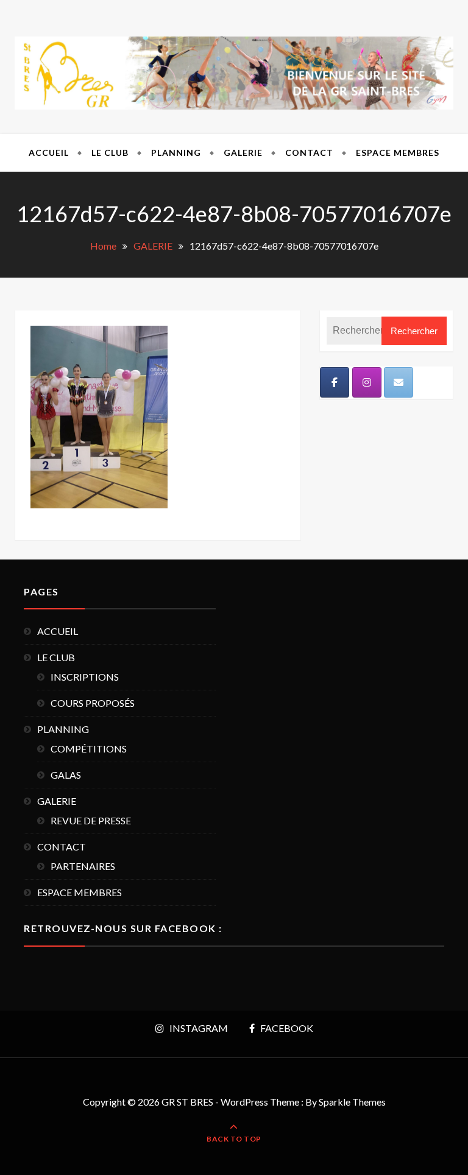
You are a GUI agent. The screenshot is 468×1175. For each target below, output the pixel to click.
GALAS (66, 774)
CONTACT (309, 152)
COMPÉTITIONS (89, 748)
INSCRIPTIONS (85, 676)
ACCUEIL (49, 152)
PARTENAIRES (83, 866)
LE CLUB (110, 152)
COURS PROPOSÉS (93, 703)
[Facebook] (334, 382)
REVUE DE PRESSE (91, 820)
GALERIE (243, 152)
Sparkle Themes (352, 1101)
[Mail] (398, 382)
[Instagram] (366, 382)
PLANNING (176, 152)
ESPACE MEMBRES (397, 152)
